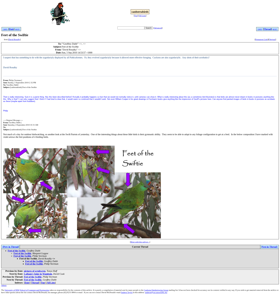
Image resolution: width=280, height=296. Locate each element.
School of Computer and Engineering (34, 290)
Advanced (158, 28)
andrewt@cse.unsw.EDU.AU (156, 292)
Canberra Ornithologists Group (156, 290)
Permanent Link (261, 39)
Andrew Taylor (127, 292)
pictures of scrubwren (35, 271)
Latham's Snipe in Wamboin (38, 274)
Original (272, 39)
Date (11, 29)
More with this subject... (140, 242)
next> (17, 29)
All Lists (142, 16)
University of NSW (12, 290)
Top (135, 16)
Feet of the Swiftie (16, 250)
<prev (5, 29)
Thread (267, 29)
